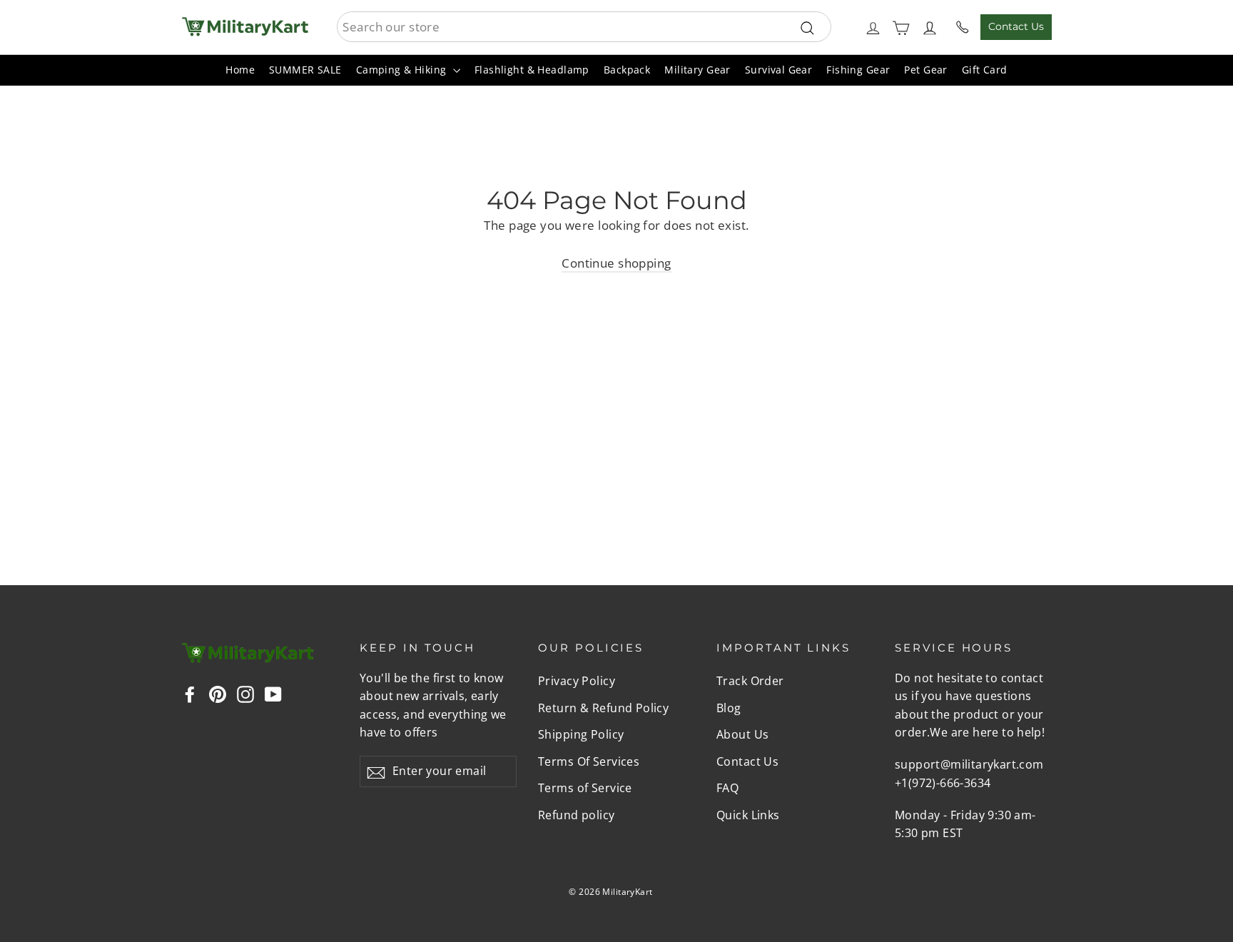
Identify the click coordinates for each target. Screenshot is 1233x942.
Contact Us (1016, 26)
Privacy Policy (576, 681)
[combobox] (584, 26)
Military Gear (697, 69)
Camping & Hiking (403, 69)
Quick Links (748, 815)
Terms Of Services (588, 761)
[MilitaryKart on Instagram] (245, 692)
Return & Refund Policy (603, 708)
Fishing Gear (858, 69)
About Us (742, 734)
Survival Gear (779, 69)
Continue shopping (616, 263)
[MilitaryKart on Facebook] (189, 692)
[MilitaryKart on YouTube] (273, 692)
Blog (728, 708)
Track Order (750, 681)
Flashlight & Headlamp (532, 69)
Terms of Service (585, 788)
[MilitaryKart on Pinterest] (217, 692)
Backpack (627, 69)
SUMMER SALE (305, 69)
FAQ (727, 788)
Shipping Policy (581, 734)
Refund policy (576, 815)
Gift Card (985, 69)
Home (240, 69)
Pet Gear (925, 69)
